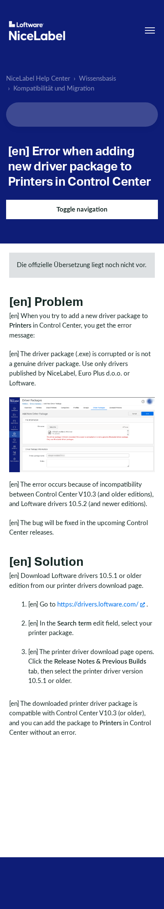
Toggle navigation (82, 209)
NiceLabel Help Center (38, 78)
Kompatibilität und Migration (53, 88)
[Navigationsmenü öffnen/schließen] (150, 30)
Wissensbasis (97, 78)
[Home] (37, 30)
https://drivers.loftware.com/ (98, 604)
